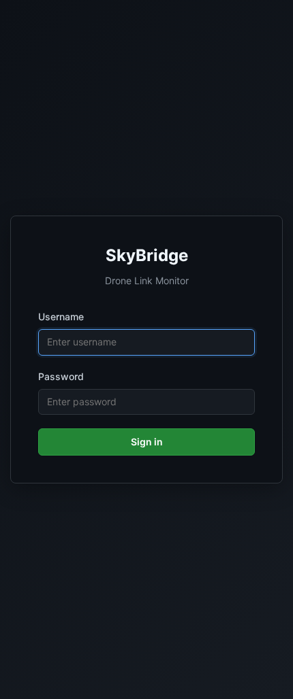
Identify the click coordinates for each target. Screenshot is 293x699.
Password (61, 376)
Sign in (147, 441)
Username (61, 316)
